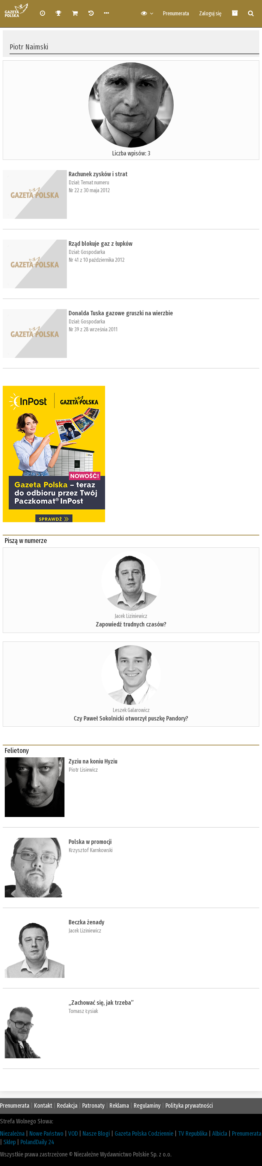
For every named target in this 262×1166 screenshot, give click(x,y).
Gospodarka (93, 252)
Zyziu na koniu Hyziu (93, 761)
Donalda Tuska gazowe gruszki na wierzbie (121, 313)
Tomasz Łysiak (83, 1011)
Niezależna (12, 1133)
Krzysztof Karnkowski (91, 850)
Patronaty (93, 1105)
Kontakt (43, 1105)
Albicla (219, 1133)
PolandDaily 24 (37, 1142)
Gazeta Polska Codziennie (144, 1133)
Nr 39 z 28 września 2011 (93, 329)
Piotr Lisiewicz (83, 770)
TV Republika (192, 1133)
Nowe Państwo (46, 1133)
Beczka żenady (86, 922)
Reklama (119, 1105)
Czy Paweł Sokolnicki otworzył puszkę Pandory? (131, 718)
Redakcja (67, 1105)
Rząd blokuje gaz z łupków (100, 243)
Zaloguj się (210, 13)
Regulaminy (147, 1105)
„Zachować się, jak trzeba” (101, 1002)
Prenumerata (176, 13)
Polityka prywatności (189, 1105)
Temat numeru (95, 182)
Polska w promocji (90, 842)
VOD (73, 1133)
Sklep (9, 1142)
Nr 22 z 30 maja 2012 (89, 190)
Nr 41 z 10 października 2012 (97, 260)
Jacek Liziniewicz (131, 616)
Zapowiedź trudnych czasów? (131, 624)
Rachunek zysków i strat (98, 174)
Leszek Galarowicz (131, 710)
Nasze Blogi (96, 1133)
